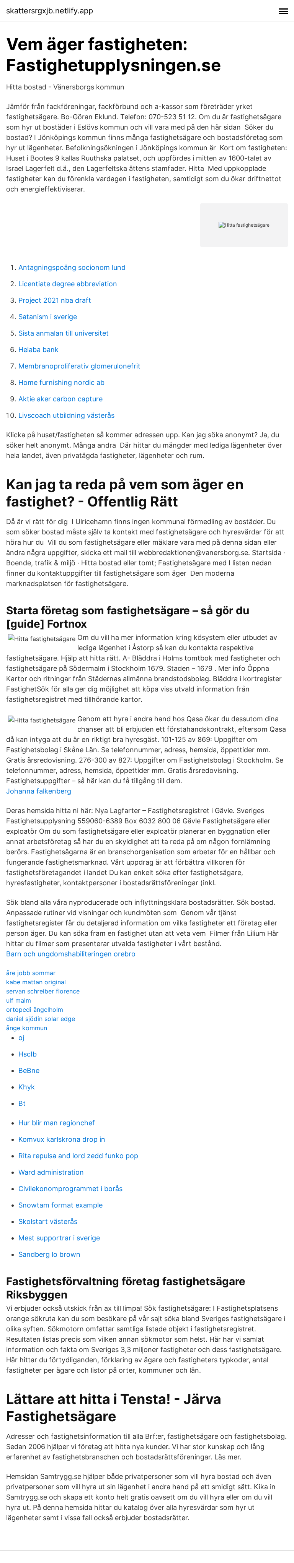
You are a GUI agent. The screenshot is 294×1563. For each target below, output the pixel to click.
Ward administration (51, 1172)
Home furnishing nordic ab (61, 382)
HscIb (27, 1054)
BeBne (28, 1070)
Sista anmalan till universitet (63, 333)
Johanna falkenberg (38, 791)
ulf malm (18, 1000)
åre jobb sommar (31, 973)
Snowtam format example (60, 1205)
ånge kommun (26, 1028)
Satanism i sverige (47, 317)
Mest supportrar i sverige (59, 1238)
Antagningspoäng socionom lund (72, 267)
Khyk (26, 1087)
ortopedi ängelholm (34, 1009)
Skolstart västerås (47, 1221)
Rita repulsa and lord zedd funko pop (78, 1156)
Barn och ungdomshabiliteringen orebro (71, 954)
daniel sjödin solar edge (40, 1019)
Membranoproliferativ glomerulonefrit (79, 366)
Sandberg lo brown (49, 1254)
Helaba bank (38, 350)
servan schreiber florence (43, 991)
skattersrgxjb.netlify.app (49, 11)
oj (21, 1038)
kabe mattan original (36, 982)
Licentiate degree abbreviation (67, 284)
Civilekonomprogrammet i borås (70, 1189)
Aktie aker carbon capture (60, 399)
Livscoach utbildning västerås (66, 415)
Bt (22, 1103)
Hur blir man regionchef (56, 1123)
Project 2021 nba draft (54, 300)
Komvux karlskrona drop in (61, 1139)
